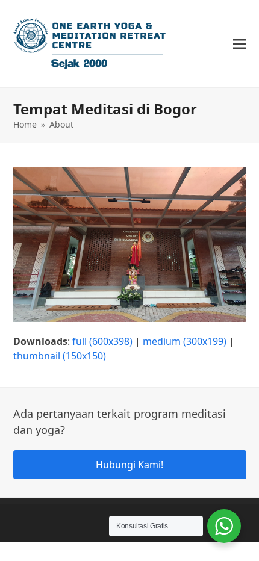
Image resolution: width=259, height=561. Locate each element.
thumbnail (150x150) (59, 355)
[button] (239, 44)
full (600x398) (102, 341)
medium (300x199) (184, 341)
